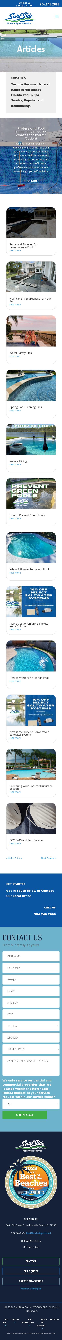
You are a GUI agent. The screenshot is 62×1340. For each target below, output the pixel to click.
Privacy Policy (38, 1333)
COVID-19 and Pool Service (26, 840)
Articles (54, 1319)
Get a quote (31, 1271)
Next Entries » (48, 858)
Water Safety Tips (21, 353)
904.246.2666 (50, 4)
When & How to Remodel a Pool (29, 569)
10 (43, 188)
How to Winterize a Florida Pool (29, 678)
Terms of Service (47, 1333)
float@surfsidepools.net (38, 1233)
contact (31, 1261)
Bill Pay (5, 1321)
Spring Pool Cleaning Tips (26, 407)
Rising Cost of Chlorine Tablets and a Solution (29, 625)
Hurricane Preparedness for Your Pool (30, 300)
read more (15, 250)
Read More (31, 180)
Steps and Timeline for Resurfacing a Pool (24, 246)
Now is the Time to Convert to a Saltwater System (29, 733)
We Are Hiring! (18, 461)
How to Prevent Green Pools (27, 515)
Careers (15, 1319)
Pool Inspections (27, 1321)
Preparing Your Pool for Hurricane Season (31, 787)
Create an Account (31, 1281)
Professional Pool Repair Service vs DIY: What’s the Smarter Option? (31, 133)
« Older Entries (14, 858)
